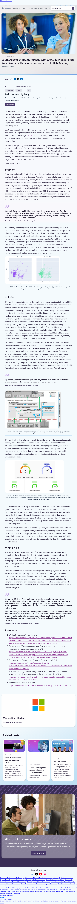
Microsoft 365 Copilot (67, 887)
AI (28, 90)
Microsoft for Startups (8, 66)
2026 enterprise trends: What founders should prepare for (62, 764)
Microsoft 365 (31, 887)
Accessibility (8, 893)
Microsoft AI (3, 887)
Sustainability (16, 893)
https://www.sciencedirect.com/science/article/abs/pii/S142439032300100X (40, 685)
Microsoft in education (43, 882)
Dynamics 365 (22, 887)
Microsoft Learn (25, 889)
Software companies (13, 891)
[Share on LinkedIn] (21, 79)
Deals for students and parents (66, 884)
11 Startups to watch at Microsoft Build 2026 (13, 760)
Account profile (30, 880)
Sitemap (17, 901)
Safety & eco (63, 901)
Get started (10, 104)
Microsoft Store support (53, 880)
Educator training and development (47, 884)
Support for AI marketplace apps (40, 889)
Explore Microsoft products (8, 880)
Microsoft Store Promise (19, 882)
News (3, 56)
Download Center (40, 880)
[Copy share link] (11, 79)
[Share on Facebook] (15, 79)
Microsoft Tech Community (57, 889)
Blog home (6, 8)
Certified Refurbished (6, 882)
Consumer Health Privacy (7, 901)
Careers (29, 891)
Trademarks (56, 901)
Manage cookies (40, 901)
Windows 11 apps (21, 880)
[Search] (73, 8)
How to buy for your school (29, 884)
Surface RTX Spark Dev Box (36, 878)
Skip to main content (6, 1)
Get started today (38, 853)
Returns (62, 880)
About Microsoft (37, 891)
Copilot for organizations (51, 878)
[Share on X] (18, 79)
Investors (65, 891)
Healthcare (10, 90)
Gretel (29, 135)
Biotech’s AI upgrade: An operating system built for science (37, 769)
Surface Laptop (11, 878)
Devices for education (57, 882)
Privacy (33, 901)
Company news (46, 891)
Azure (7, 889)
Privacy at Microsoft (57, 891)
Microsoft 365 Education (13, 884)
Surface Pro (3, 878)
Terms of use (48, 901)
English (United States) (6, 895)
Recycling (70, 901)
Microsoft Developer (15, 889)
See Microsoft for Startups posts (12, 722)
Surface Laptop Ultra (22, 878)
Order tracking (69, 880)
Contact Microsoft (25, 901)
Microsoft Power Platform (43, 887)
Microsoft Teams (55, 887)
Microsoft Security (13, 887)
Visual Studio (23, 891)
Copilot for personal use (66, 878)
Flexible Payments (32, 882)
